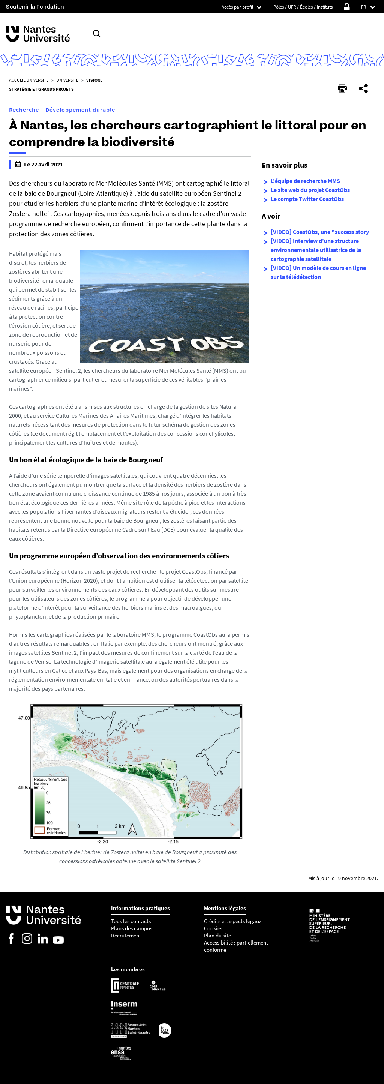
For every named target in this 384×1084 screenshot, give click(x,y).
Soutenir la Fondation (35, 7)
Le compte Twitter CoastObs (307, 198)
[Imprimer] (342, 88)
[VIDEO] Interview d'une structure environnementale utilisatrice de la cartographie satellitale (316, 249)
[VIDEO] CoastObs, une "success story (320, 231)
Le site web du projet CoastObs (310, 189)
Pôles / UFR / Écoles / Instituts (303, 7)
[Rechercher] (96, 34)
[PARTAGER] (363, 88)
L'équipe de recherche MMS (305, 180)
